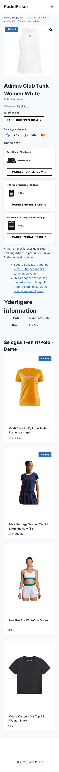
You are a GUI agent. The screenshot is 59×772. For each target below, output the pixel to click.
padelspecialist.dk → (29, 204)
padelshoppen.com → (24, 120)
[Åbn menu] (52, 6)
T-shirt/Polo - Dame (13, 99)
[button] (51, 30)
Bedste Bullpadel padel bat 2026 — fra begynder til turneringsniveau (31, 269)
